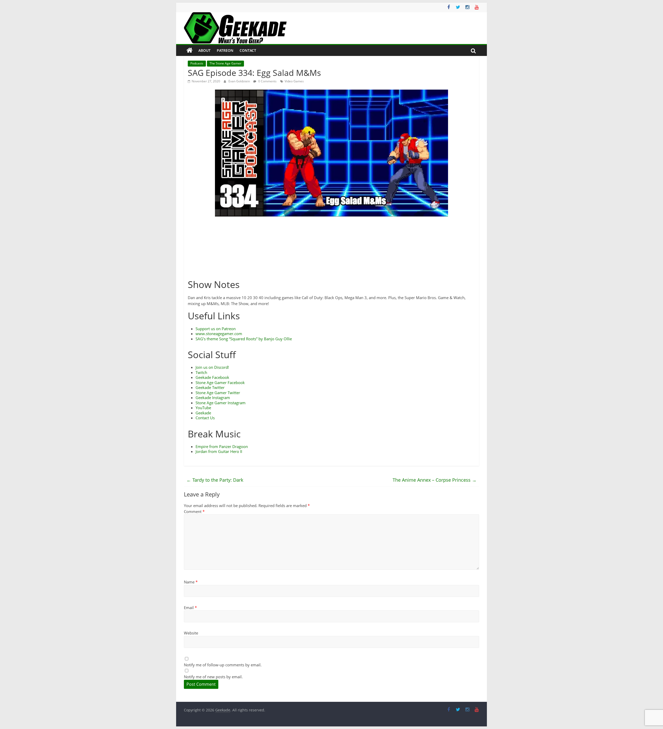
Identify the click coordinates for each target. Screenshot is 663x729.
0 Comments (267, 81)
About (204, 50)
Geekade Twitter (210, 387)
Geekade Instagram (213, 397)
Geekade (203, 412)
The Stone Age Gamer (225, 63)
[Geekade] (189, 50)
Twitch (201, 372)
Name (191, 581)
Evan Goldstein (239, 81)
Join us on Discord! (212, 367)
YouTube (203, 407)
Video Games (294, 81)
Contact (248, 50)
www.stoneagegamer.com (219, 333)
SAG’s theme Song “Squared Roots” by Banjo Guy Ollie (244, 338)
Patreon (225, 50)
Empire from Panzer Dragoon (222, 446)
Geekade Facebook (212, 377)
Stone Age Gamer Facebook (220, 382)
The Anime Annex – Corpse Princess (435, 480)
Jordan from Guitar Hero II (219, 451)
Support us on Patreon (216, 328)
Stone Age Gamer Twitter (218, 392)
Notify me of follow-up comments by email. (223, 664)
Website (191, 633)
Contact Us (205, 417)
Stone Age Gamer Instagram (221, 402)
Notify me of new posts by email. (213, 676)
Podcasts (196, 63)
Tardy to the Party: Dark (214, 480)
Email (190, 607)
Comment (194, 511)
